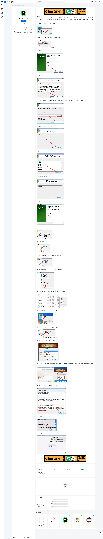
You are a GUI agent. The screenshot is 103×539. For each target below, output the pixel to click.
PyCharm (82, 469)
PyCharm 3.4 (63, 524)
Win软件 (18, 5)
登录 (95, 1)
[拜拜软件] (9, 1)
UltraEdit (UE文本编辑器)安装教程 (41, 525)
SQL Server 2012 (53, 524)
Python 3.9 (75, 524)
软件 (15, 5)
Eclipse (86, 524)
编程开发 (22, 5)
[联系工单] (101, 530)
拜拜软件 (40, 469)
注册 (100, 1)
